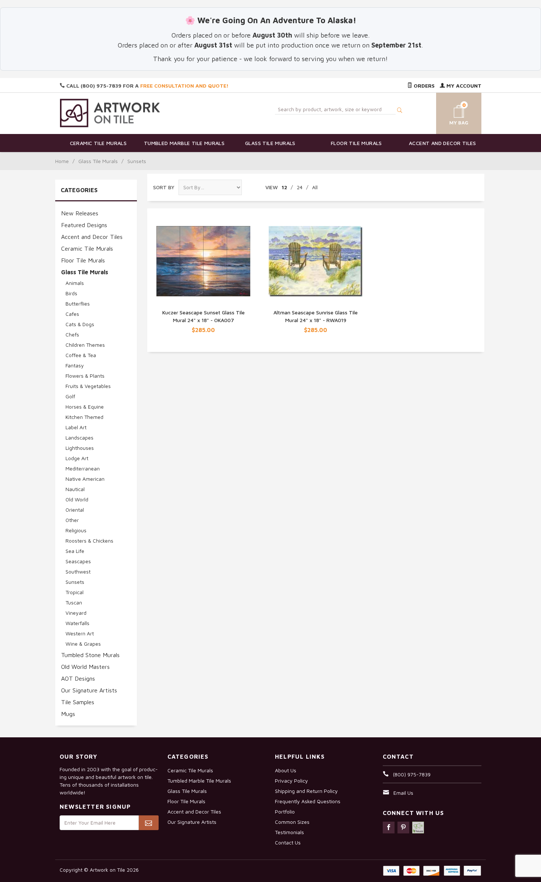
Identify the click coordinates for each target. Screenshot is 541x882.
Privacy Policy (291, 780)
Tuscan (74, 602)
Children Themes (85, 345)
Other (72, 520)
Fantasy (75, 365)
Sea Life (75, 551)
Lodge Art (77, 458)
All (315, 187)
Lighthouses (80, 448)
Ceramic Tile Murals (98, 143)
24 (300, 187)
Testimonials (289, 832)
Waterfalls (77, 623)
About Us (285, 770)
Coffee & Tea (81, 355)
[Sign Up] (148, 822)
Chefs (72, 334)
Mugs (68, 713)
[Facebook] (389, 827)
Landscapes (79, 437)
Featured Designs (84, 225)
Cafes (72, 314)
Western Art (80, 633)
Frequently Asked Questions (307, 801)
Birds (71, 293)
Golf (70, 396)
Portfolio (285, 811)
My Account (463, 85)
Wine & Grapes (83, 644)
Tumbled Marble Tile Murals (184, 143)
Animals (75, 283)
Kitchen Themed (84, 417)
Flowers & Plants (85, 376)
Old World (77, 499)
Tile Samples (77, 702)
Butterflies (78, 303)
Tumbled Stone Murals (90, 655)
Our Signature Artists (89, 690)
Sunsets (75, 582)
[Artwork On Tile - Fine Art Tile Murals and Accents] (110, 113)
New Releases (79, 213)
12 (284, 187)
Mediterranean (83, 468)
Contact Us (288, 842)
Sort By (163, 187)
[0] (450, 112)
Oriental (75, 510)
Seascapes (78, 561)
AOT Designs (78, 678)
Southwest (78, 571)
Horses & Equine (85, 406)
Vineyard (76, 613)
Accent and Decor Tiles (442, 143)
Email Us (403, 793)
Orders (423, 85)
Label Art (76, 427)
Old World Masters (85, 666)
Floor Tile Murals (356, 143)
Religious (76, 530)
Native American (85, 479)
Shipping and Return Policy (306, 791)
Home (62, 161)
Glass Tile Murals (270, 143)
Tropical (75, 592)
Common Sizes (292, 822)
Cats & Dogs (80, 324)
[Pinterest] (403, 827)
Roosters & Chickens (89, 540)
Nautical (75, 489)
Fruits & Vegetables (88, 386)
